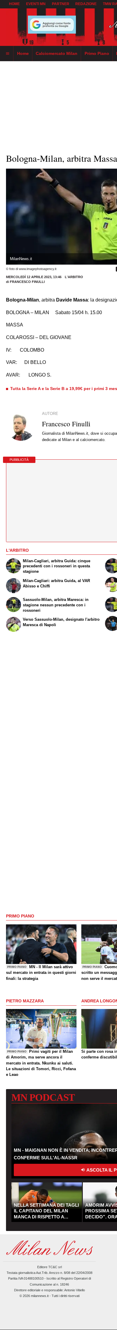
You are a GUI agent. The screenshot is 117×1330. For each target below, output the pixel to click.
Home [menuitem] (23, 53)
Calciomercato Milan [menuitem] (56, 53)
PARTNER (60, 4)
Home (14, 4)
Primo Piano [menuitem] (97, 53)
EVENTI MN (36, 4)
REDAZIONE (86, 4)
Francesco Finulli (27, 282)
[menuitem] (7, 53)
